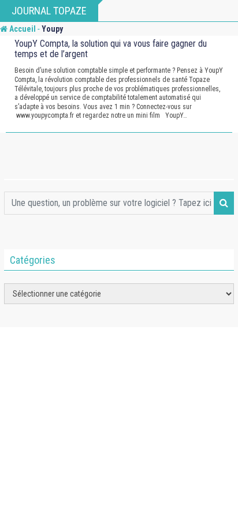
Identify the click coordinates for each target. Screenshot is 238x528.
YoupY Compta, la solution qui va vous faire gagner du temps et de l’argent (110, 48)
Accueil (22, 28)
